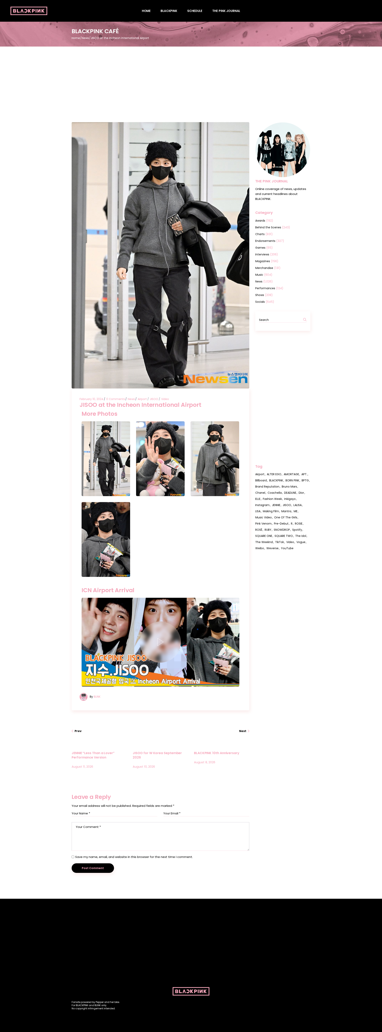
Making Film (271, 511)
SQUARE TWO (284, 536)
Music (259, 275)
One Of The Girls (285, 517)
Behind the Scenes (268, 227)
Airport (142, 399)
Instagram (262, 505)
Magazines (262, 261)
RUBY (268, 530)
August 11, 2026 (82, 766)
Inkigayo (290, 499)
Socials (260, 302)
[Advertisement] (191, 76)
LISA (257, 511)
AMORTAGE (291, 474)
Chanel (260, 493)
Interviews (262, 254)
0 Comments (115, 399)
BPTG (305, 480)
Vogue (300, 542)
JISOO (154, 399)
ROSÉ (258, 530)
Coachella (275, 493)
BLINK (97, 697)
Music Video (263, 517)
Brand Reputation (267, 487)
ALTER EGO (274, 474)
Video (165, 399)
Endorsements (265, 241)
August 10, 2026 (144, 766)
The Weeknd (264, 542)
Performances (265, 288)
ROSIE (298, 524)
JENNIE (276, 505)
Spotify (297, 530)
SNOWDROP (282, 530)
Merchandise (264, 268)
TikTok (279, 542)
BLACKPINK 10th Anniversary (216, 753)
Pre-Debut (281, 524)
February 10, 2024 (91, 399)
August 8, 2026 (204, 762)
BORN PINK (292, 480)
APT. (304, 474)
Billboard (261, 480)
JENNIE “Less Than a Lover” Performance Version (93, 755)
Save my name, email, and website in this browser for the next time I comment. (134, 857)
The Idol (300, 536)
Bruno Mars (289, 487)
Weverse (272, 548)
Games (260, 248)
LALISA (297, 505)
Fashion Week (272, 499)
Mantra (286, 511)
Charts (260, 234)
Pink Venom (263, 524)
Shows (259, 295)
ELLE (257, 499)
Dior (301, 493)
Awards (260, 221)
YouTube (287, 548)
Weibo (259, 548)
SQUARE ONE (263, 536)
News (85, 38)
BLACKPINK (276, 480)
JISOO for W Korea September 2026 (157, 755)
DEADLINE (290, 493)
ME (295, 511)
